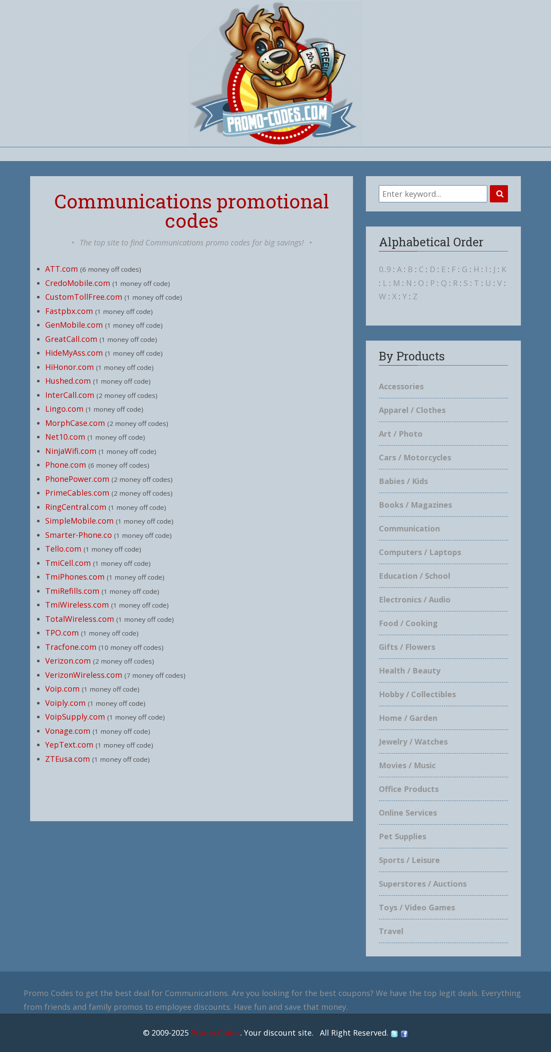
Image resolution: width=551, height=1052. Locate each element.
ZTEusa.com (67, 759)
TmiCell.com (68, 563)
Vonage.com (67, 731)
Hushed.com (68, 380)
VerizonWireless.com (83, 675)
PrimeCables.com (77, 492)
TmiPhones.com (75, 576)
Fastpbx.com (69, 311)
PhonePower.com (77, 479)
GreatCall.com (71, 339)
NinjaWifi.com (70, 451)
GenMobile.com (74, 325)
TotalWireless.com (79, 619)
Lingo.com (64, 408)
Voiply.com (65, 703)
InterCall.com (69, 395)
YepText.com (69, 744)
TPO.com (62, 632)
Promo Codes (215, 1032)
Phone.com (65, 464)
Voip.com (62, 688)
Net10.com (65, 436)
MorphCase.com (75, 423)
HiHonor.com (69, 367)
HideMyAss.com (74, 353)
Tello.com (63, 548)
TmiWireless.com (77, 604)
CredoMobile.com (77, 283)
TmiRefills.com (72, 591)
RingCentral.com (75, 507)
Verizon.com (68, 660)
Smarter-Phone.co (78, 535)
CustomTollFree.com (83, 297)
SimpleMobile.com (79, 520)
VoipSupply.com (75, 716)
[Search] (499, 193)
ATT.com (61, 269)
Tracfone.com (70, 647)
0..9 (385, 269)
